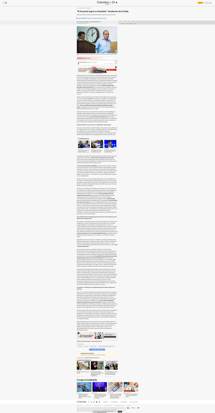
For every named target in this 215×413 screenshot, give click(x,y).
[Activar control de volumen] (115, 64)
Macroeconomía (128, 392)
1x (113, 63)
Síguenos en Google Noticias (98, 349)
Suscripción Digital (124, 401)
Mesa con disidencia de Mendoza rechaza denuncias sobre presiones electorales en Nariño (83, 151)
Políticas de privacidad (97, 405)
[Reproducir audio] (78, 63)
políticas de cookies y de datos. (102, 412)
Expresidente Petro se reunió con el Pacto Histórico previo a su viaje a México (85, 396)
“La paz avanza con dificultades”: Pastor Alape (99, 125)
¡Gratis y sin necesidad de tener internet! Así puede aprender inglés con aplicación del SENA (116, 396)
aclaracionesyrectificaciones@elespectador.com (110, 409)
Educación (111, 392)
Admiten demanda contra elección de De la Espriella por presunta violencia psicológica (100, 396)
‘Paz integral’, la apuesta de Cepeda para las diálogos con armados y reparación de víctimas (110, 151)
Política (80, 392)
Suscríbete (200, 2)
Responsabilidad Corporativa (119, 405)
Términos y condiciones (108, 405)
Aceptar (120, 411)
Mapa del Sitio (105, 401)
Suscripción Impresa (114, 401)
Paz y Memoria (80, 148)
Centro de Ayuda (88, 405)
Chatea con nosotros (134, 401)
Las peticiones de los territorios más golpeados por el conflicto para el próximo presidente (96, 151)
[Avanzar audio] (112, 63)
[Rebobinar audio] (110, 63)
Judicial (95, 392)
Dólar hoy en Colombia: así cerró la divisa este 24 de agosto (132, 395)
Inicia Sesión (206, 2)
